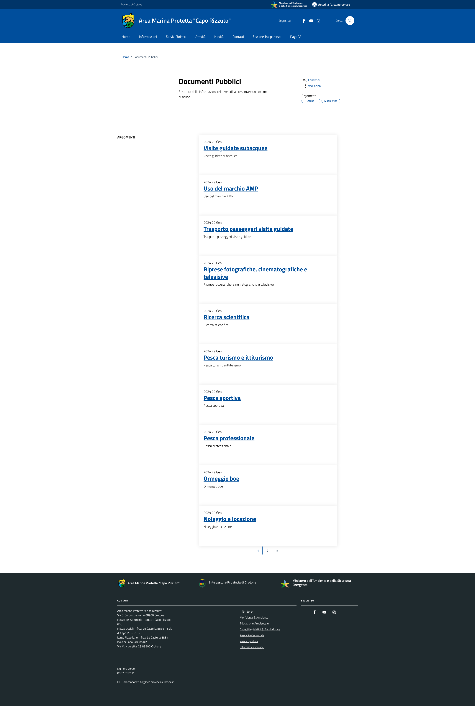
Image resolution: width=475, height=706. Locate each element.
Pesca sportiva (222, 398)
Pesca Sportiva (249, 641)
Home (126, 36)
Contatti (238, 36)
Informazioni (148, 36)
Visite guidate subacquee (235, 148)
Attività (200, 36)
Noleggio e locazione (230, 519)
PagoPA (295, 36)
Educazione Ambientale (254, 623)
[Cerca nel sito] (349, 20)
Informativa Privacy (252, 647)
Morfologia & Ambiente (254, 617)
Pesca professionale (229, 438)
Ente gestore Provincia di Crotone (232, 582)
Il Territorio (246, 611)
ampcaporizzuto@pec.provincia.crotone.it (149, 682)
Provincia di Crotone (131, 4)
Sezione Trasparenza (267, 36)
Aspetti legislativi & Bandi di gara (260, 629)
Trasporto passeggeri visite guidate (248, 229)
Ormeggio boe (221, 478)
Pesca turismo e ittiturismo (238, 357)
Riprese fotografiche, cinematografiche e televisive (255, 273)
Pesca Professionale (252, 635)
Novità (219, 36)
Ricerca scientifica (226, 317)
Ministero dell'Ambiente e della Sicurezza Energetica (321, 583)
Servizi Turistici (176, 36)
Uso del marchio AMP (231, 188)
